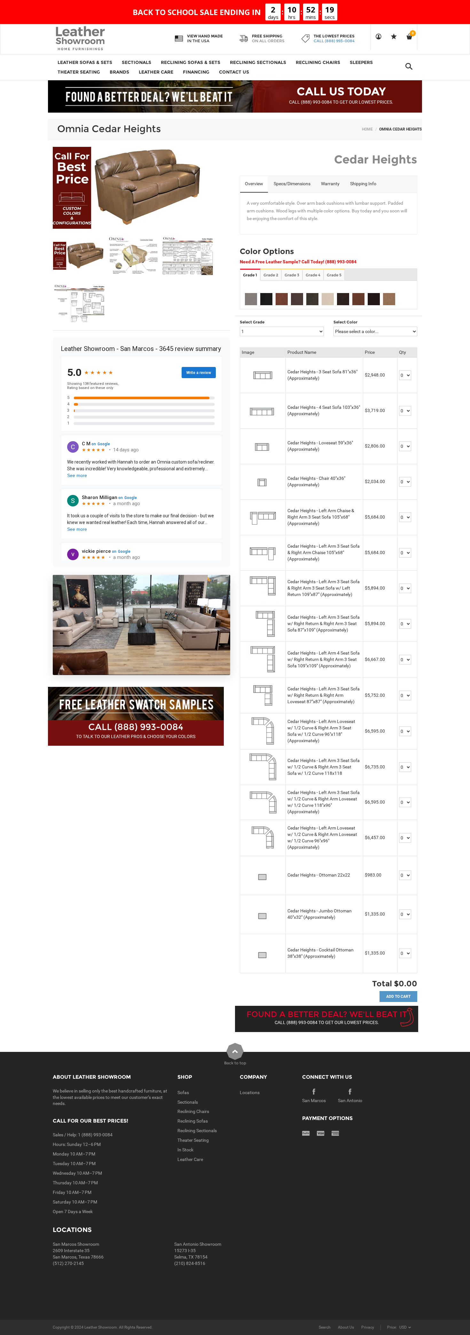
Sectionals (187, 1102)
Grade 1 (250, 275)
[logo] (93, 38)
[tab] (254, 184)
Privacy (367, 1327)
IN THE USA (198, 40)
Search (325, 1327)
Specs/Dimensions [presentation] (292, 183)
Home (367, 129)
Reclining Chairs (193, 1111)
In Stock (185, 1149)
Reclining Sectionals (197, 1130)
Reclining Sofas (192, 1121)
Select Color (345, 322)
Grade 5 (334, 275)
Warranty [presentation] (330, 183)
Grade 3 (292, 275)
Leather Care (190, 1159)
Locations (250, 1092)
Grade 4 (313, 275)
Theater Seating (193, 1140)
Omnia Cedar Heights (109, 129)
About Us (346, 1327)
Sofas (183, 1092)
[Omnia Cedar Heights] (79, 256)
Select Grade (252, 322)
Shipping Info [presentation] (363, 183)
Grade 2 (270, 275)
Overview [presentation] (254, 183)
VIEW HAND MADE (205, 36)
